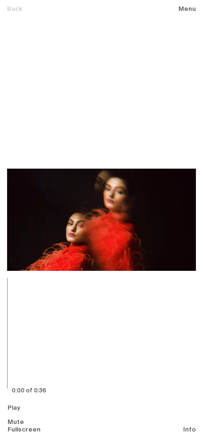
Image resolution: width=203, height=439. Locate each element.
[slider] (28, 333)
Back (14, 9)
